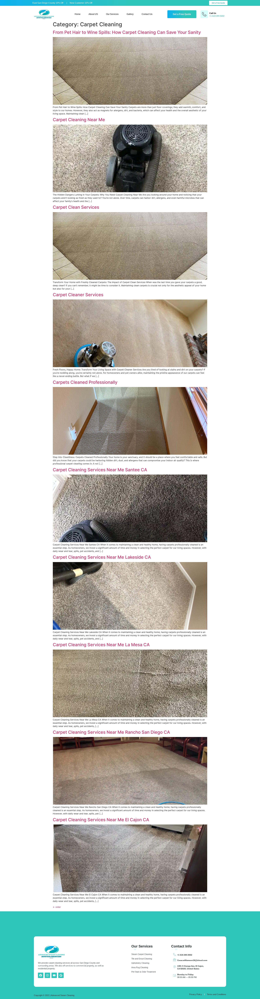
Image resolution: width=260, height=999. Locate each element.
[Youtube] (54, 975)
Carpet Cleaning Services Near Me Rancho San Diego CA (111, 732)
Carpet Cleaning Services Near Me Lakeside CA (102, 557)
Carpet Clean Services (76, 207)
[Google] (61, 975)
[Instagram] (47, 975)
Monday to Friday (185, 974)
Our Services (112, 14)
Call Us (212, 13)
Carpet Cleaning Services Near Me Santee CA (100, 469)
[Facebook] (40, 975)
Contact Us (147, 14)
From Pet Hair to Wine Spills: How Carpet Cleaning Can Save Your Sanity (127, 32)
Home (77, 14)
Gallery (130, 14)
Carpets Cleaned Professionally (85, 382)
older (57, 907)
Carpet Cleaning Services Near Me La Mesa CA (101, 644)
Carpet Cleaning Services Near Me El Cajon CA (101, 819)
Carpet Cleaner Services (78, 294)
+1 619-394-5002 (184, 955)
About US (93, 14)
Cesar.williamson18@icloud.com (192, 960)
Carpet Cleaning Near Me (79, 119)
